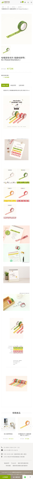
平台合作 (13, 463)
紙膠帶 (20, 7)
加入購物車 (16, 477)
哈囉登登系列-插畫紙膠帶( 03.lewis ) (24, 434)
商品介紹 (5, 85)
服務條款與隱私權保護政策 (20, 465)
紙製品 (13, 7)
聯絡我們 (6, 463)
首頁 (3, 7)
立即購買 (5, 477)
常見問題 (8, 465)
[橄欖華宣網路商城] (5, 2)
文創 (8, 7)
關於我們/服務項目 (23, 463)
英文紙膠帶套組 (8, 434)
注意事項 (21, 85)
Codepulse (10, 474)
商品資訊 (13, 85)
